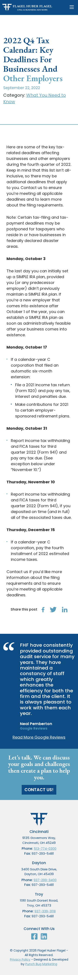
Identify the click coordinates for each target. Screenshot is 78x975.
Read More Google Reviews (39, 737)
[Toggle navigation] (72, 7)
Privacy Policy (20, 959)
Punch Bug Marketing (41, 964)
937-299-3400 (45, 880)
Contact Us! (39, 790)
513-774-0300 (45, 848)
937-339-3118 (45, 911)
